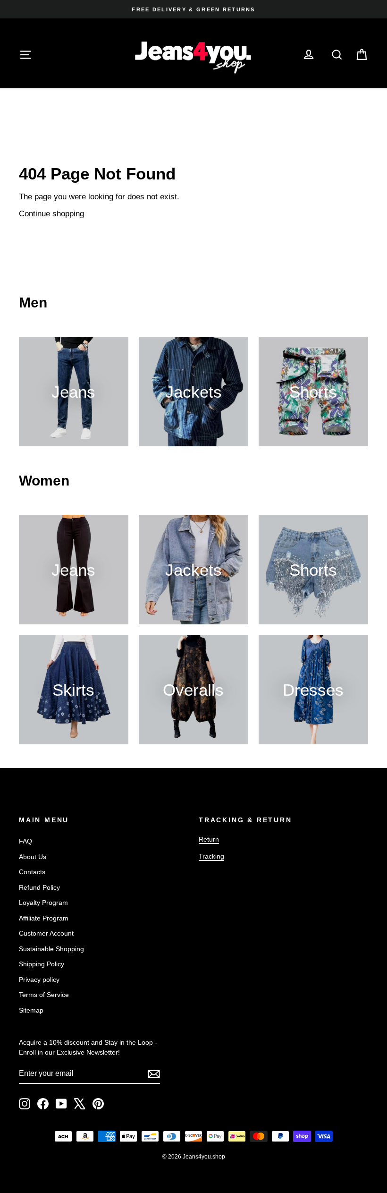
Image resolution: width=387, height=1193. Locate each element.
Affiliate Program (43, 918)
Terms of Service (44, 994)
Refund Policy (39, 887)
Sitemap (31, 1010)
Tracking (211, 856)
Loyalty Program (43, 902)
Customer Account (46, 933)
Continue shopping (51, 213)
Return (209, 839)
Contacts (32, 872)
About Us (32, 857)
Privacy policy (39, 979)
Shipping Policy (41, 964)
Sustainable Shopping (51, 949)
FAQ (25, 841)
